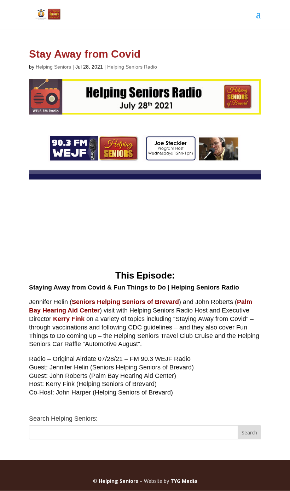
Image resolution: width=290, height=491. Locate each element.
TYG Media (183, 481)
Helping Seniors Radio (132, 67)
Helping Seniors (53, 67)
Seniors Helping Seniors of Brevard (125, 301)
